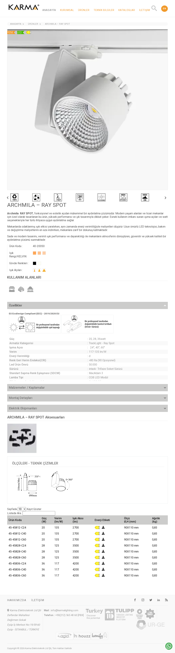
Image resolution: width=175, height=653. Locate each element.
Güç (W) (44, 520)
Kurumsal (67, 10)
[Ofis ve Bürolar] (21, 289)
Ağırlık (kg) (156, 520)
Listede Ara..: (15, 513)
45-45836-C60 (17, 575)
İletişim (144, 10)
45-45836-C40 (17, 569)
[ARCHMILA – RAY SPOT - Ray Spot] (87, 109)
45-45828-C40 (17, 551)
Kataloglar (126, 10)
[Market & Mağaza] (11, 289)
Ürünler (84, 10)
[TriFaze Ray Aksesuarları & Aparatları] (21, 438)
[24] (34, 270)
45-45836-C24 (17, 563)
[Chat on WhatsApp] (168, 648)
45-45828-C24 (17, 545)
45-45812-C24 (17, 527)
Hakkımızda (16, 600)
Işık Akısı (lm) (78, 520)
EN (164, 8)
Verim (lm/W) (58, 520)
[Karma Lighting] (24, 12)
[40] (39, 270)
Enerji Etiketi (102, 520)
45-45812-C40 (17, 533)
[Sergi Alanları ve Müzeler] (30, 289)
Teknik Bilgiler (104, 10)
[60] (44, 270)
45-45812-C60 (17, 539)
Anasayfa (49, 10)
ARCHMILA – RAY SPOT (57, 24)
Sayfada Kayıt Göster (24, 509)
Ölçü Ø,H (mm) (130, 520)
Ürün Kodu (15, 520)
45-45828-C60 (17, 557)
